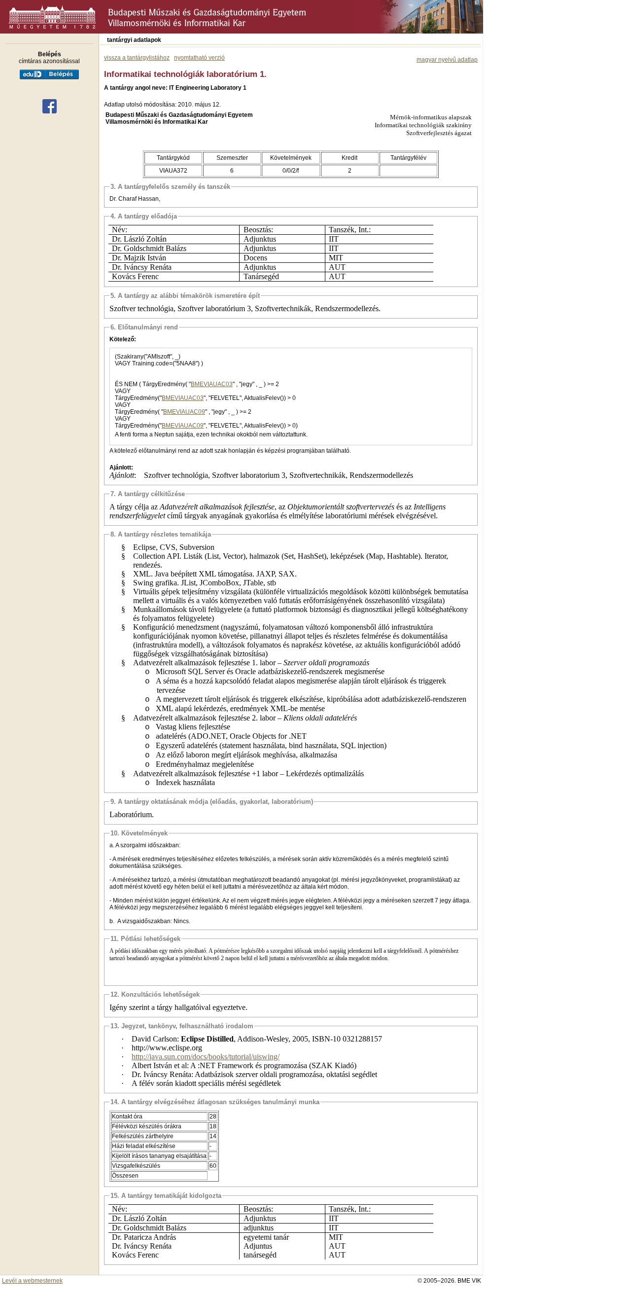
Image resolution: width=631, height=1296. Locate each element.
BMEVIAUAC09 (184, 411)
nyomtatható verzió (199, 57)
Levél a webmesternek (32, 1280)
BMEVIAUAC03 (212, 384)
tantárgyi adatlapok (134, 39)
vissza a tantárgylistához (137, 57)
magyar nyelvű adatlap (447, 59)
